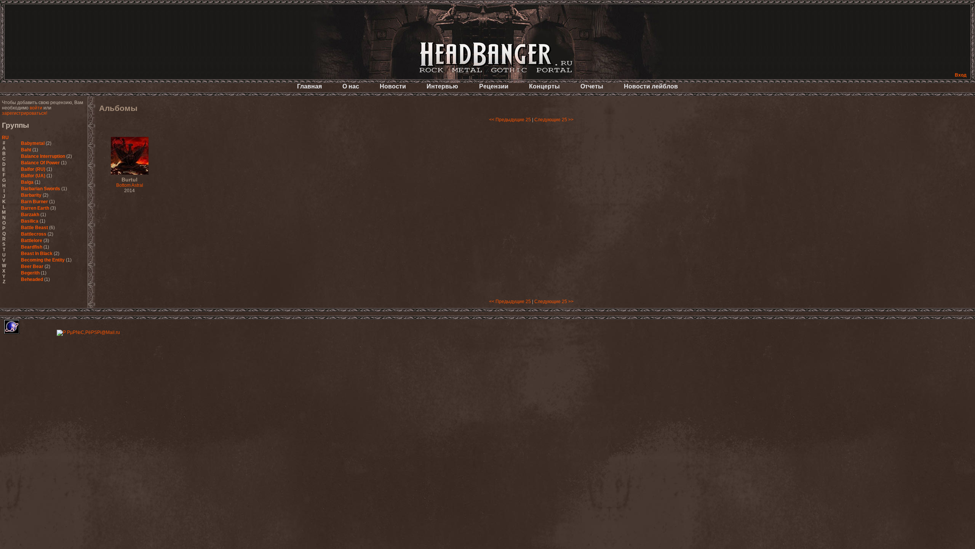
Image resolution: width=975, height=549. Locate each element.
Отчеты (591, 86)
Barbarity (31, 195)
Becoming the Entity (43, 260)
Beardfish (31, 247)
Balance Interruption (43, 156)
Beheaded (32, 279)
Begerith (30, 273)
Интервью (442, 86)
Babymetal (33, 143)
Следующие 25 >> (554, 119)
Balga (27, 182)
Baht (26, 149)
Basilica (29, 221)
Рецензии (493, 86)
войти (36, 108)
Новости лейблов (651, 86)
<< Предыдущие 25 (510, 119)
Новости (393, 86)
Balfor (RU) (33, 169)
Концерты (544, 86)
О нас (350, 86)
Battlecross (33, 234)
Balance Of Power (40, 162)
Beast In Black (37, 253)
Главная (309, 86)
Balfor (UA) (33, 175)
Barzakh (30, 214)
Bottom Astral (129, 182)
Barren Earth (35, 208)
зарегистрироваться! (24, 113)
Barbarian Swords (40, 188)
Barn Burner (34, 201)
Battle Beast (34, 227)
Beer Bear (32, 266)
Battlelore (31, 240)
